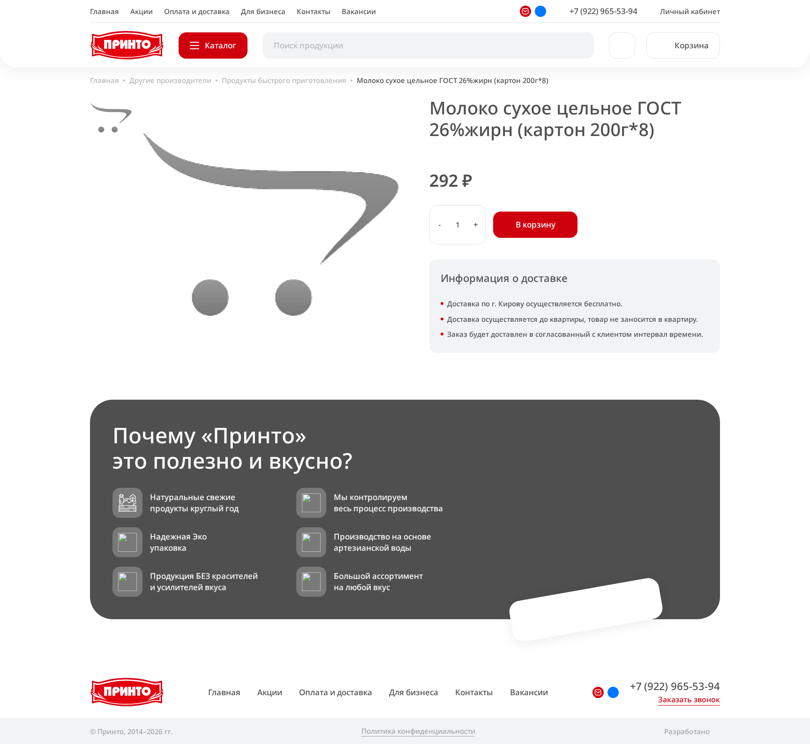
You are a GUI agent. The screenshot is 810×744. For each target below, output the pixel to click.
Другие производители (170, 80)
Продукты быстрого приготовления (284, 80)
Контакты (313, 11)
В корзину (535, 224)
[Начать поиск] (577, 45)
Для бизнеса (263, 11)
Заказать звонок (689, 699)
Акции (141, 11)
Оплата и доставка (197, 11)
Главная (104, 11)
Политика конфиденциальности (418, 731)
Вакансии (359, 11)
